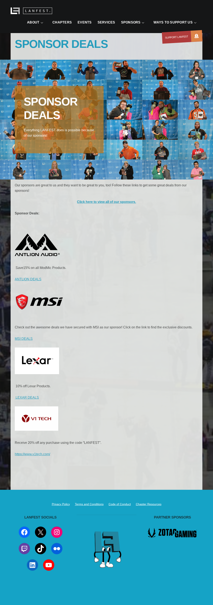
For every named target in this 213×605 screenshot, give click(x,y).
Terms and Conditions (89, 504)
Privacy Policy (61, 504)
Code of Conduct (120, 504)
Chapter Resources (148, 504)
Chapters (62, 22)
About (33, 22)
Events (85, 22)
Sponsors (131, 22)
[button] (196, 36)
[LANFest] (31, 11)
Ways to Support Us (173, 22)
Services (106, 22)
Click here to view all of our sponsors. (106, 202)
